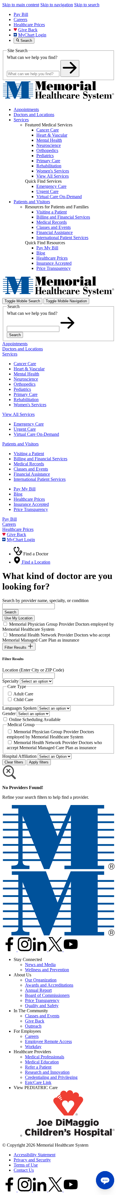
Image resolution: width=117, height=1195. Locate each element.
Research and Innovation (47, 1072)
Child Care (23, 699)
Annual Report (38, 990)
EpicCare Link (38, 1082)
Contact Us (24, 1170)
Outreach (33, 1026)
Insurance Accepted (31, 504)
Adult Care (23, 693)
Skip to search (86, 4)
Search (15, 335)
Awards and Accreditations (49, 985)
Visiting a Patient (29, 453)
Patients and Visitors (32, 201)
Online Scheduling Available (34, 719)
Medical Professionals (44, 1056)
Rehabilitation (26, 399)
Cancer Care (25, 363)
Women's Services (30, 404)
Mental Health (26, 373)
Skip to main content (20, 4)
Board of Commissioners (47, 995)
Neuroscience (26, 379)
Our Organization (41, 980)
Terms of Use (26, 1165)
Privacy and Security (32, 1159)
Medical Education (42, 1062)
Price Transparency (31, 509)
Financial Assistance (32, 474)
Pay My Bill (24, 488)
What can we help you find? (32, 57)
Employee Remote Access (48, 1041)
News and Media (40, 964)
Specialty (10, 681)
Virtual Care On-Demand (36, 434)
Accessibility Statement (34, 1154)
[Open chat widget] (105, 1180)
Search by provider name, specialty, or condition (45, 600)
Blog (18, 494)
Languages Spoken (19, 708)
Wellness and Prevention (47, 969)
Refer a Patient (38, 1067)
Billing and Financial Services (40, 458)
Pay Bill (21, 14)
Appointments (26, 109)
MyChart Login (32, 34)
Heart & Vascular (29, 368)
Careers (20, 19)
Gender (9, 713)
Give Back (27, 29)
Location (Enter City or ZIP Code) (33, 670)
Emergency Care (29, 424)
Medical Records (29, 463)
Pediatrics (22, 389)
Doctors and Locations (34, 114)
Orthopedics (24, 384)
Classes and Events (31, 469)
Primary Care (25, 394)
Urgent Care (25, 429)
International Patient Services (40, 479)
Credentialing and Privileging (51, 1077)
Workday (33, 1046)
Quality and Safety (41, 1005)
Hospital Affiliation (19, 756)
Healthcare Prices (29, 24)
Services (21, 119)
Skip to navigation (56, 4)
